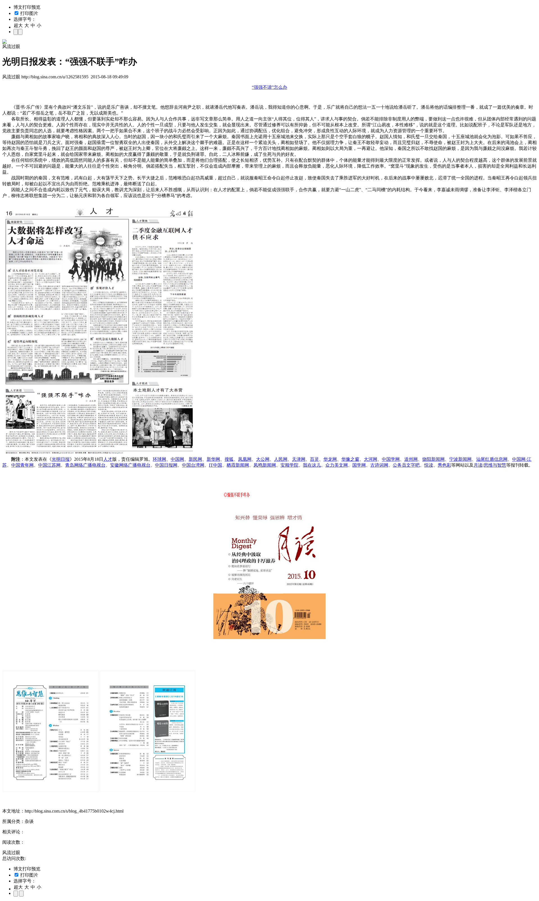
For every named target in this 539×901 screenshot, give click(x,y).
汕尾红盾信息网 (492, 459)
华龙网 (330, 459)
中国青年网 (22, 465)
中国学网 (391, 459)
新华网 (213, 459)
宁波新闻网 (460, 459)
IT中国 (215, 465)
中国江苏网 (49, 465)
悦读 (428, 465)
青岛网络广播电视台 (85, 465)
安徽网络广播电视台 (130, 465)
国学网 (359, 465)
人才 (107, 459)
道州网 (411, 459)
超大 (18, 25)
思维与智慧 (495, 465)
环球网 (159, 459)
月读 (478, 465)
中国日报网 (166, 465)
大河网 (370, 459)
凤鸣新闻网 (264, 465)
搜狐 (229, 459)
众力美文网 (336, 465)
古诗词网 (379, 465)
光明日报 (61, 459)
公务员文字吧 (406, 465)
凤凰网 (245, 459)
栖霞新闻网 (238, 465)
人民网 (280, 459)
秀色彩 (444, 465)
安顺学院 (289, 465)
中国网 (177, 459)
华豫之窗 (350, 459)
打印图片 (28, 13)
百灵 (314, 459)
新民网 (195, 459)
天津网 (298, 459)
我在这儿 (312, 465)
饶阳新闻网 (433, 459)
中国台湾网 (193, 465)
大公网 (263, 459)
